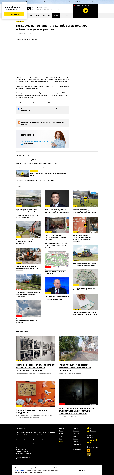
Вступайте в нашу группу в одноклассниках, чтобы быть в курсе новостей (42, 123)
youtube (91, 440)
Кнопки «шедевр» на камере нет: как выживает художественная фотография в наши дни (35, 365)
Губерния (76, 441)
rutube (88, 443)
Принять (82, 470)
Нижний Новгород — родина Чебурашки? (31, 409)
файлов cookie (19, 470)
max (91, 443)
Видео (61, 441)
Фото (60, 436)
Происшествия (20, 21)
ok (96, 440)
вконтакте (88, 440)
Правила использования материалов (26, 459)
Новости (61, 428)
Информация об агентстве (23, 457)
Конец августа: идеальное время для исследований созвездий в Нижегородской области (76, 409)
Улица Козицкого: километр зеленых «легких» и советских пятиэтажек (75, 365)
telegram (93, 440)
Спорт (75, 436)
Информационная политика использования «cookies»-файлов (32, 463)
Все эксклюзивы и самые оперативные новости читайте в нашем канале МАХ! (42, 109)
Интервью (62, 433)
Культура (75, 439)
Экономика (76, 431)
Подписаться (14, 14)
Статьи (61, 431)
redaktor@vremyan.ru (25, 453)
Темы (60, 439)
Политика (76, 428)
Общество (76, 433)
